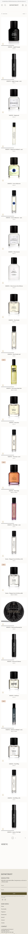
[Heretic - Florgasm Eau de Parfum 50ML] (14, 577)
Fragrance (3, 912)
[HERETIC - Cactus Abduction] (14, 168)
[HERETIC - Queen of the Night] (14, 816)
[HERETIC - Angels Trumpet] (14, 31)
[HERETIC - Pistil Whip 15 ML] (14, 782)
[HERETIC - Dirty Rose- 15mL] (14, 441)
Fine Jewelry (3, 909)
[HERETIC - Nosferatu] (14, 680)
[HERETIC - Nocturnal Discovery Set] (14, 611)
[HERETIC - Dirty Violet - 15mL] (14, 509)
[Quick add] (3, 43)
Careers (2, 923)
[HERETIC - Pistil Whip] (14, 748)
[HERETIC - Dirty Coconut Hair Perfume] (14, 270)
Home (2, 906)
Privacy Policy (18, 896)
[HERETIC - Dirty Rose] (14, 407)
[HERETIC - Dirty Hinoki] (14, 304)
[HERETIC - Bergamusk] (14, 99)
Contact (3, 920)
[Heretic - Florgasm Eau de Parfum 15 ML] (14, 543)
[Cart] (25, 5)
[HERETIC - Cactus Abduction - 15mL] (14, 202)
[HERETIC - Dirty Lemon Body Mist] (14, 373)
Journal (2, 917)
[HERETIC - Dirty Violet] (14, 475)
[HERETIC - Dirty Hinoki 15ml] (14, 338)
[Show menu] (1, 5)
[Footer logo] (6, 874)
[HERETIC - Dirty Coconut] (14, 236)
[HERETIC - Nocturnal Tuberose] (14, 646)
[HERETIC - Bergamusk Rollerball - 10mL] (14, 134)
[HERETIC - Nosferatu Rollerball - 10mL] (14, 714)
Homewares (3, 914)
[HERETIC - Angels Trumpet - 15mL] (14, 65)
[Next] (21, 838)
